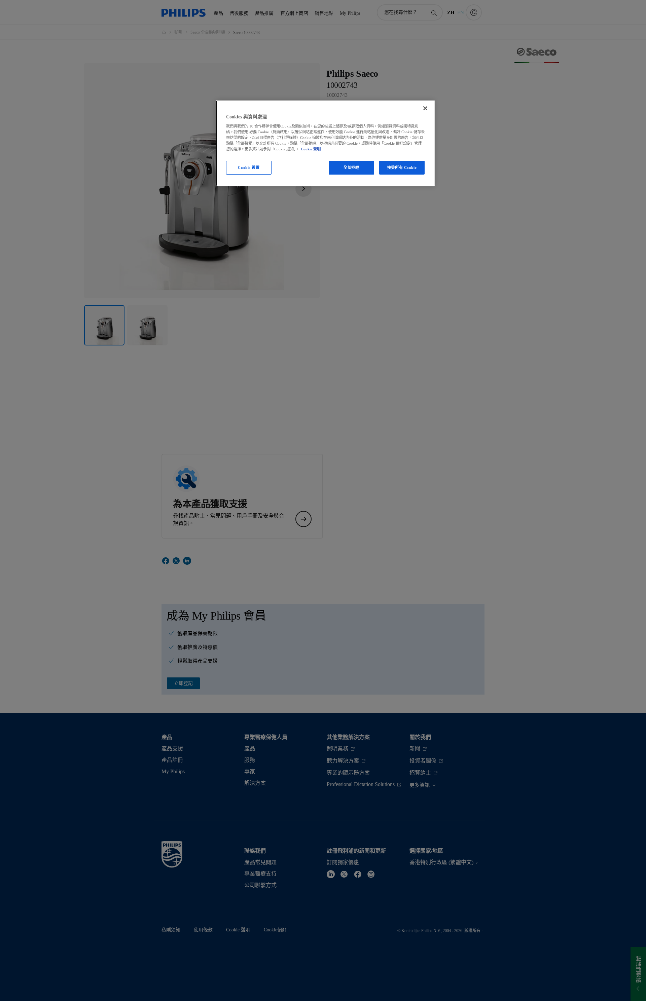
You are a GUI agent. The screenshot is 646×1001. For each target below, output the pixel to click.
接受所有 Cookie (402, 167)
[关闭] (425, 108)
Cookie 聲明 (311, 149)
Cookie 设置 (248, 167)
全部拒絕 (351, 167)
